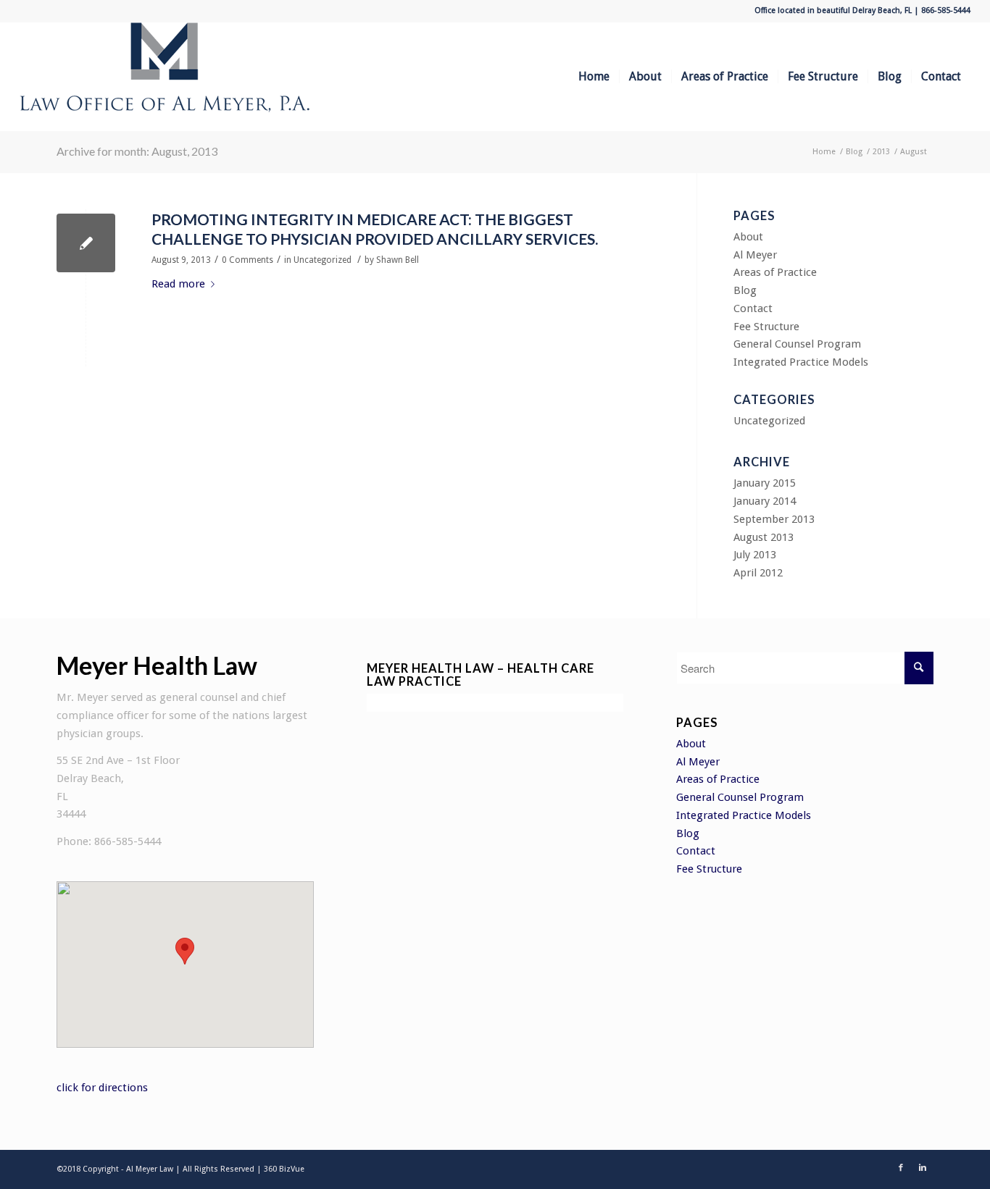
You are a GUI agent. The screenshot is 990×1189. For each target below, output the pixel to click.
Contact (753, 308)
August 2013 (763, 537)
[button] (184, 951)
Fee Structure (766, 326)
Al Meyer (755, 254)
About (748, 236)
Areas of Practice (775, 272)
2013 (881, 151)
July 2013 (754, 554)
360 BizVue (284, 1169)
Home (824, 151)
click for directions (102, 1087)
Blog (854, 151)
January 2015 (764, 483)
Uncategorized (323, 260)
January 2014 (764, 501)
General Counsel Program (797, 343)
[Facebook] (901, 1168)
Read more (178, 283)
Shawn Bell (397, 260)
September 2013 (774, 519)
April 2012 (758, 572)
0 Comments (247, 260)
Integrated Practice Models (800, 362)
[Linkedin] (922, 1168)
